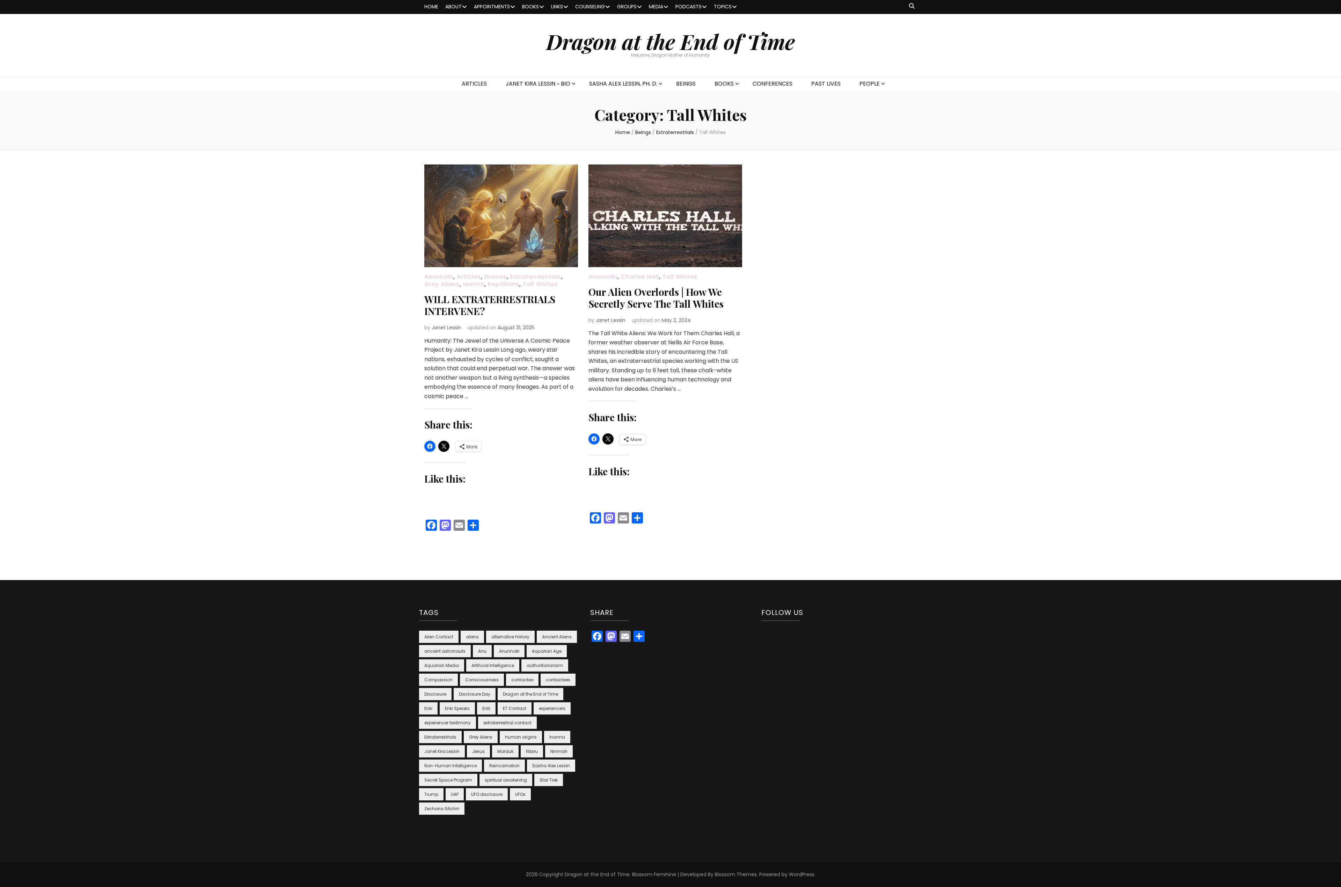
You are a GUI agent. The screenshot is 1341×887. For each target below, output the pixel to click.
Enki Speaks (457, 708)
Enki (428, 708)
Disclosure (435, 694)
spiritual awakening (506, 780)
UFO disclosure (487, 794)
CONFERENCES (772, 84)
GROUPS (627, 6)
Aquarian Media (441, 665)
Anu (482, 651)
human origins (521, 737)
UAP (455, 794)
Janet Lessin (446, 327)
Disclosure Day (474, 694)
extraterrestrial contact (507, 723)
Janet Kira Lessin (442, 751)
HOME (431, 6)
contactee (522, 680)
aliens (472, 637)
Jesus (478, 751)
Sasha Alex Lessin (551, 766)
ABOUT (453, 6)
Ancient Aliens (557, 637)
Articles (469, 277)
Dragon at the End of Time (670, 41)
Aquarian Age (547, 651)
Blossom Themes (736, 874)
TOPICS (723, 6)
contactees (558, 680)
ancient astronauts (445, 651)
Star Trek (549, 780)
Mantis (473, 284)
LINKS (557, 6)
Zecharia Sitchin (441, 809)
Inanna (557, 737)
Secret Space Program (448, 780)
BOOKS (530, 6)
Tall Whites (540, 284)
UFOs (520, 794)
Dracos (495, 277)
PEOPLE (869, 84)
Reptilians (503, 284)
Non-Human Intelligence (450, 766)
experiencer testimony (447, 723)
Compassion (438, 680)
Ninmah (558, 751)
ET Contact (514, 708)
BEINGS (686, 84)
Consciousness (482, 680)
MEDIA (656, 6)
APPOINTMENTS (492, 6)
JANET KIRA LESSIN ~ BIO (538, 84)
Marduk (505, 751)
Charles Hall (640, 277)
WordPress (801, 874)
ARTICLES (474, 84)
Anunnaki (438, 277)
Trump (431, 794)
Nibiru (532, 751)
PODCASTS (688, 6)
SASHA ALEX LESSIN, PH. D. (623, 84)
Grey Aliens (442, 284)
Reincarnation (504, 766)
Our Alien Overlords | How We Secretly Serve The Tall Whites (656, 297)
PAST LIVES (826, 84)
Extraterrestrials (535, 277)
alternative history (510, 637)
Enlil (486, 708)
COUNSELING (590, 6)
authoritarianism (545, 665)
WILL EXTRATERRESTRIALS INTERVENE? (489, 305)
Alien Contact (438, 637)
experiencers (552, 708)
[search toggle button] (912, 6)
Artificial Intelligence (492, 665)
